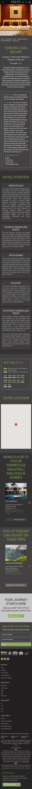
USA (2, 711)
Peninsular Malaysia (6, 40)
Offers (2, 690)
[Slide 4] (17, 27)
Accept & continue (10, 784)
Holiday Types (4, 688)
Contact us (3, 670)
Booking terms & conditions (25, 737)
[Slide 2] (14, 27)
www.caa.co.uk (25, 761)
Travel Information (5, 675)
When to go (3, 695)
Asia (15, 39)
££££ (20, 63)
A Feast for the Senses (13, 563)
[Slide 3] (16, 27)
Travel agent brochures (6, 728)
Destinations (9, 39)
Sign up (4, 644)
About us (3, 718)
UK (1, 703)
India (2, 708)
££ (14, 508)
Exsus (16, 2)
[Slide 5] (19, 27)
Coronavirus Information (6, 678)
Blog (2, 693)
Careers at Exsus (5, 723)
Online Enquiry (4, 672)
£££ (15, 508)
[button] (16, 424)
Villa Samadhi (11, 501)
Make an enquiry (14, 616)
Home (2, 39)
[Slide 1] (12, 27)
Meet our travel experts (6, 721)
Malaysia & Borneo (22, 39)
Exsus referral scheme (6, 726)
